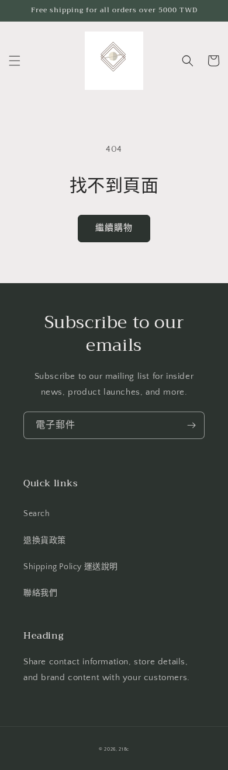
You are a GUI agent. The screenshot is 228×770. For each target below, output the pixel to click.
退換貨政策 (44, 540)
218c (124, 749)
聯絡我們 (40, 593)
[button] (14, 61)
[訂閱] (191, 425)
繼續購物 (114, 228)
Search (36, 513)
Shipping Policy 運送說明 (70, 567)
